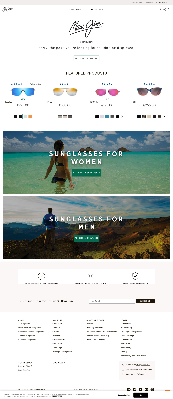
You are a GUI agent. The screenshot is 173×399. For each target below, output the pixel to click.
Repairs (89, 324)
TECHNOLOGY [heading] (25, 363)
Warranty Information (95, 328)
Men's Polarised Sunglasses (29, 328)
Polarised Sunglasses (27, 340)
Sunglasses (75, 10)
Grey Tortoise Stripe (144, 116)
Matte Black (15, 116)
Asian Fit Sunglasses (26, 336)
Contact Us (57, 324)
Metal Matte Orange (30, 116)
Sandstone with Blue (159, 116)
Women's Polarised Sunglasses (31, 332)
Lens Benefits (24, 370)
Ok (141, 395)
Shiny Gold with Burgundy (65, 116)
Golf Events (57, 344)
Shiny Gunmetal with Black (70, 116)
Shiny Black (139, 116)
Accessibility (126, 348)
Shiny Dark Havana (154, 116)
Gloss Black (97, 116)
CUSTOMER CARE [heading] (95, 320)
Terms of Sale (126, 340)
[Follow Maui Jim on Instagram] (152, 390)
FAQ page (140, 374)
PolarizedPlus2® (25, 366)
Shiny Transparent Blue (107, 116)
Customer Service (161, 2)
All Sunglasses (24, 324)
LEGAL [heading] (124, 320)
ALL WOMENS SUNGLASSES (86, 173)
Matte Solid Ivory (149, 116)
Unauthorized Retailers (95, 340)
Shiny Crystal (102, 116)
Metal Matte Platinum (25, 116)
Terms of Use (126, 324)
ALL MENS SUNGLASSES (86, 238)
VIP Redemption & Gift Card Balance (101, 332)
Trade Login (57, 348)
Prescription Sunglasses (62, 352)
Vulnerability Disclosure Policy (133, 356)
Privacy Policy (126, 328)
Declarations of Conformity (97, 336)
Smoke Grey (112, 116)
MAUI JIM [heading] (57, 320)
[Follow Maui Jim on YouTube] (146, 390)
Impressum (125, 344)
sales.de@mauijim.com (143, 369)
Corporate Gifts (137, 2)
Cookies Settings (124, 395)
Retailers (56, 336)
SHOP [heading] (21, 320)
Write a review (35, 84)
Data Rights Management (131, 332)
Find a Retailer (148, 2)
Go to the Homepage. (86, 58)
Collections (96, 10)
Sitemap (124, 352)
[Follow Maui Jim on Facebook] (134, 390)
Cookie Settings (127, 336)
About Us (56, 328)
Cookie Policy (57, 397)
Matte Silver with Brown (60, 116)
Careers (55, 332)
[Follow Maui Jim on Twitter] (140, 390)
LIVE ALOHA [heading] (58, 363)
